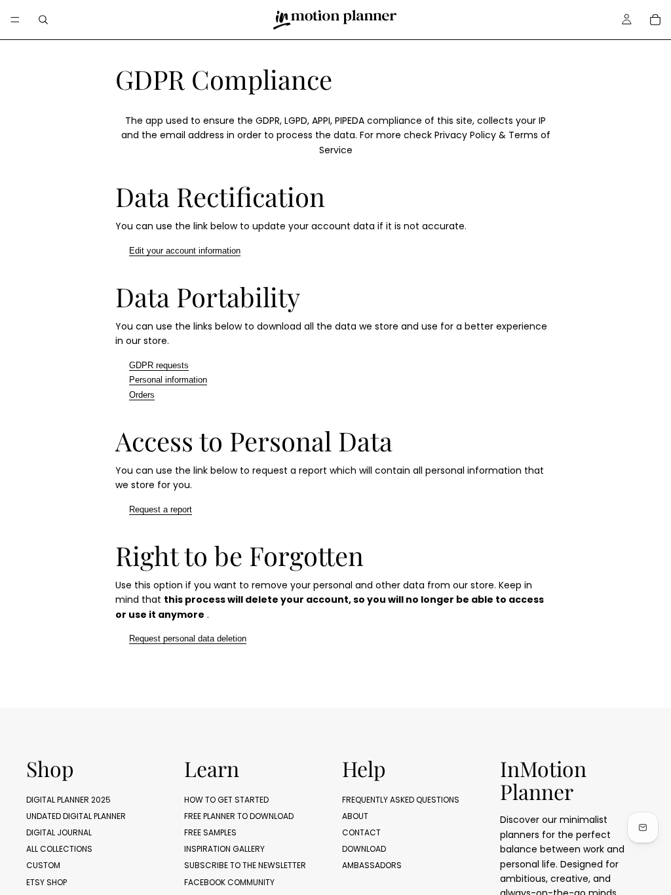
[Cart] (655, 19)
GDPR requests (159, 365)
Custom (43, 865)
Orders (142, 395)
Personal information (168, 380)
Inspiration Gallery (224, 848)
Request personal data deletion (187, 638)
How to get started (226, 799)
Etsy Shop (46, 881)
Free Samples (210, 832)
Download (364, 848)
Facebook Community (229, 881)
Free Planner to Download (239, 815)
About (355, 815)
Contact (361, 832)
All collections (59, 848)
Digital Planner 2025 (68, 799)
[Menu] (15, 20)
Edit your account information (184, 251)
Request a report (160, 509)
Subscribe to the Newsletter (245, 865)
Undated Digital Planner (76, 815)
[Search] (43, 19)
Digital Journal (59, 832)
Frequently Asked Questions (400, 799)
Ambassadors (372, 865)
